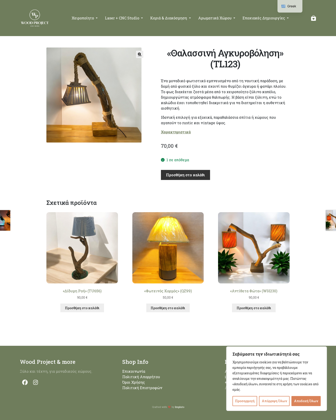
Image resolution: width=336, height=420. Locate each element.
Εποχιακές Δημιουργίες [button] (264, 18)
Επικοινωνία (133, 371)
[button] (139, 54)
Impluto (179, 407)
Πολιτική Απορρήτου (141, 376)
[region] (276, 378)
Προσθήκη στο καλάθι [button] (82, 308)
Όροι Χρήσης (133, 382)
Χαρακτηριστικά (176, 131)
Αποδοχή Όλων (306, 401)
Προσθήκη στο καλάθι (185, 174)
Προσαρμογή (245, 401)
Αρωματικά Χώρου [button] (215, 18)
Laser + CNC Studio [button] (122, 18)
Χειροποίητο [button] (83, 18)
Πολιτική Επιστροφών (142, 387)
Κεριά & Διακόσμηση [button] (169, 18)
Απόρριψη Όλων (274, 401)
